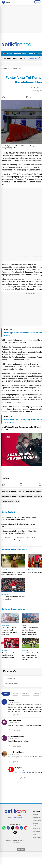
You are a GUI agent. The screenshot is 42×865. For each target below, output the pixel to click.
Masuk (38, 2)
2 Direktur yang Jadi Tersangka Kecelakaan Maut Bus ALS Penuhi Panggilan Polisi (19, 532)
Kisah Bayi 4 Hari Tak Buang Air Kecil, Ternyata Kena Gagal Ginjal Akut (9, 631)
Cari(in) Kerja (34, 58)
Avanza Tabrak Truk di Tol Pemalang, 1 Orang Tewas (18, 525)
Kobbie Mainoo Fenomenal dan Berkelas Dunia (13, 598)
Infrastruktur (18, 68)
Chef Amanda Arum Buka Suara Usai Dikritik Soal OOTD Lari (13, 573)
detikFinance (6, 68)
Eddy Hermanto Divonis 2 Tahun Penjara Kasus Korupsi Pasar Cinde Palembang (18, 518)
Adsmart (23, 58)
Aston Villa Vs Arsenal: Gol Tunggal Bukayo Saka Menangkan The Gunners (30, 656)
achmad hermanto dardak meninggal (17, 496)
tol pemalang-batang (10, 501)
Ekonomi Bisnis (20, 53)
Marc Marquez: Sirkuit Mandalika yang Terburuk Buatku (9, 655)
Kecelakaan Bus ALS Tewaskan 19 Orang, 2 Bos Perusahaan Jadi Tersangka (19, 539)
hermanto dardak (9, 491)
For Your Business (10, 58)
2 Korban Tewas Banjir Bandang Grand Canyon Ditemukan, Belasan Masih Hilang (30, 631)
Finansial (31, 53)
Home (9, 53)
